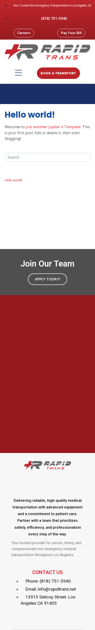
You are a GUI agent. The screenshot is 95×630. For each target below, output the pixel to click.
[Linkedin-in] (66, 482)
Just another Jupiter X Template (53, 126)
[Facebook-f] (28, 482)
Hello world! (30, 115)
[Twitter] (47, 482)
